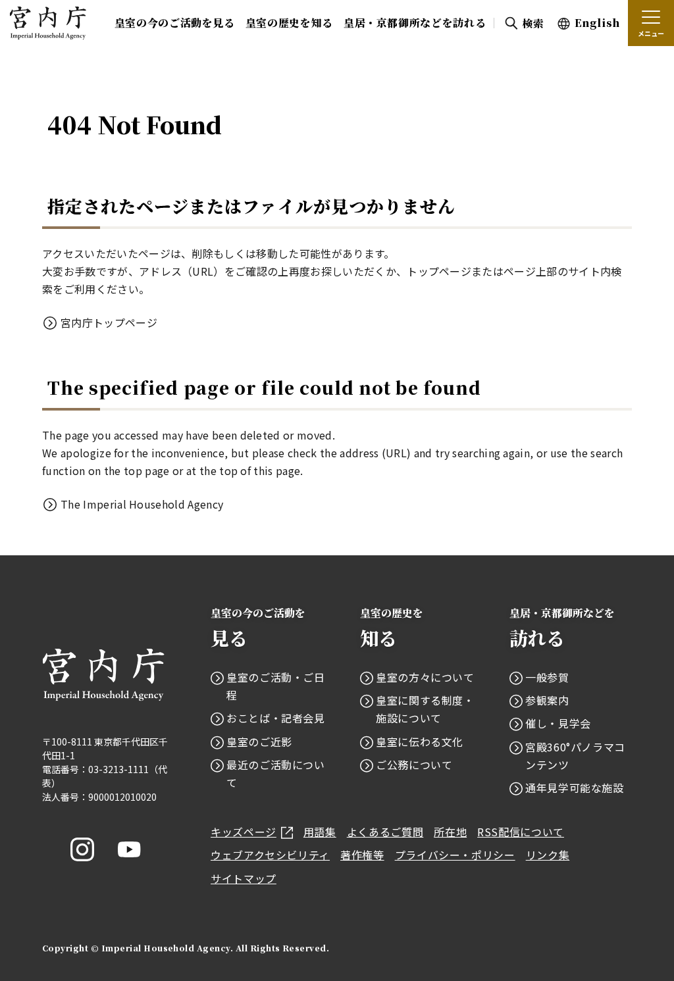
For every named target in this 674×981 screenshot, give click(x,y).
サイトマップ (243, 878)
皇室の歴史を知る (289, 22)
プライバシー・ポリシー (455, 855)
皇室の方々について (425, 677)
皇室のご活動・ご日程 (275, 686)
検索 (533, 23)
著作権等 (362, 855)
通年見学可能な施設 (574, 787)
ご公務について (414, 764)
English (597, 22)
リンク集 (548, 855)
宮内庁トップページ (109, 322)
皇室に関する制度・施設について (425, 709)
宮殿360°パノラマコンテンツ (575, 755)
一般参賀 (547, 677)
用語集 (319, 832)
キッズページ (243, 832)
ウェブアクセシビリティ (270, 855)
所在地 (450, 832)
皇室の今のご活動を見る (175, 22)
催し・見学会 (558, 723)
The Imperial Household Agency (142, 504)
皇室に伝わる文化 (419, 741)
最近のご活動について (275, 773)
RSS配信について (520, 832)
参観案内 (547, 700)
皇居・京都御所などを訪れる (415, 22)
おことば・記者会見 (275, 718)
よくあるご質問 (385, 832)
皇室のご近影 (259, 741)
